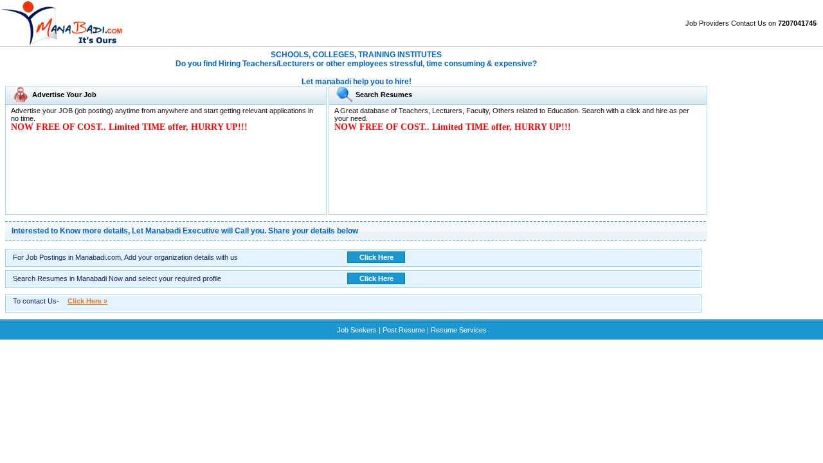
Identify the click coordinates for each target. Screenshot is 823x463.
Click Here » (87, 301)
